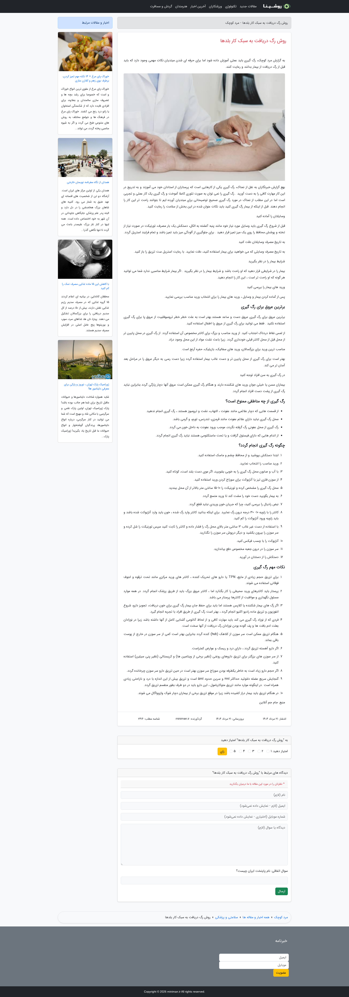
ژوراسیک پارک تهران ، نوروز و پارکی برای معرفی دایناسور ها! (86, 386)
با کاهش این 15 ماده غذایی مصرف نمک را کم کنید (85, 286)
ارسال (281, 891)
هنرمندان (181, 6)
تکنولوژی (231, 6)
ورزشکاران (215, 6)
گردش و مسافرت (161, 6)
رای (222, 751)
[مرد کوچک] (276, 6)
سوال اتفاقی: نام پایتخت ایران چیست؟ (262, 871)
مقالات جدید (248, 6)
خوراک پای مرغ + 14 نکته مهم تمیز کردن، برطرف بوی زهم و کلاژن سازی (86, 78)
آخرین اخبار (198, 6)
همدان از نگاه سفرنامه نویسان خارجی (88, 182)
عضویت (281, 972)
